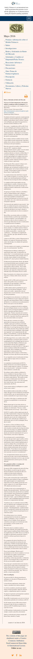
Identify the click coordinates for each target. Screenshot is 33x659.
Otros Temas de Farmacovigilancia (12, 72)
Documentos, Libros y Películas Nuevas (17, 87)
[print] (26, 97)
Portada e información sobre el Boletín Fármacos (16, 40)
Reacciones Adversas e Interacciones (14, 63)
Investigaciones (11, 48)
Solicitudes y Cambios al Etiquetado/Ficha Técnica (15, 58)
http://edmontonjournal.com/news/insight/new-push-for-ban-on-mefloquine (16, 111)
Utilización (9, 83)
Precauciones (10, 68)
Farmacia (9, 80)
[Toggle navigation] (29, 18)
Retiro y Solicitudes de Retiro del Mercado (16, 52)
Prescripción (10, 77)
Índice (8, 45)
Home (8, 92)
